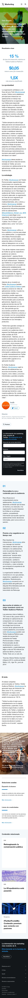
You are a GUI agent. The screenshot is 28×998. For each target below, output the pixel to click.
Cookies (4, 988)
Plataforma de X (6, 966)
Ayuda (3, 974)
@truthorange (19, 92)
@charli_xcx (18, 213)
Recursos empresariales (8, 981)
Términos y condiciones (8, 992)
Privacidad (4, 990)
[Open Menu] (21, 4)
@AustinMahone (7, 213)
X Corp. (4, 970)
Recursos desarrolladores (8, 977)
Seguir (16, 408)
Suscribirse (6, 956)
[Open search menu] (25, 4)
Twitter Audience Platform (13, 286)
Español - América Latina (9, 994)
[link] (14, 853)
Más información (7, 800)
